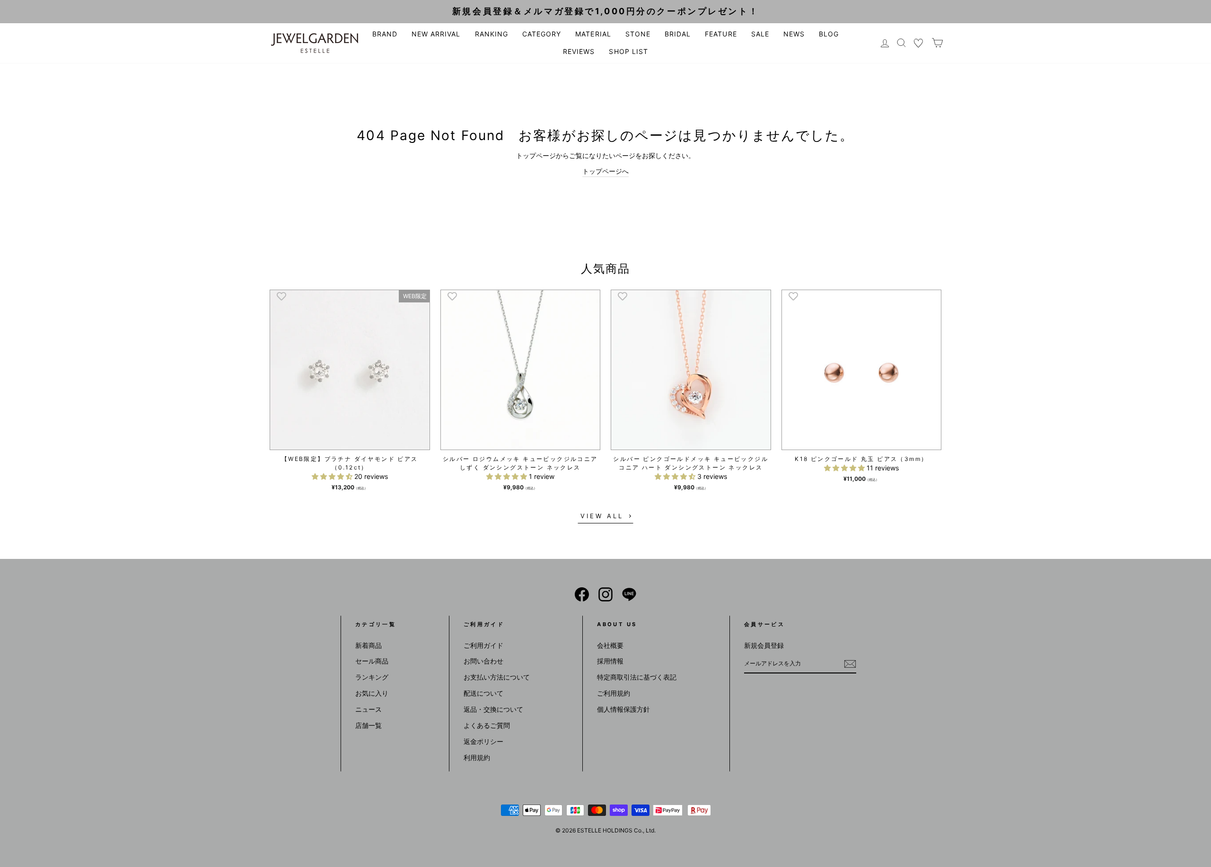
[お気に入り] (919, 43)
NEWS (794, 34)
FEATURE (721, 34)
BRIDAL (678, 34)
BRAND (384, 34)
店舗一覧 (368, 725)
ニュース (368, 709)
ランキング (371, 677)
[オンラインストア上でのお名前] (582, 594)
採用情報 (610, 661)
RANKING (491, 34)
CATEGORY (541, 34)
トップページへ (605, 171)
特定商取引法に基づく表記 (636, 677)
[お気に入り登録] (281, 295)
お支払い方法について (497, 677)
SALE (760, 34)
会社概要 (610, 645)
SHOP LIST (628, 51)
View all (601, 516)
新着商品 (368, 645)
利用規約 (477, 757)
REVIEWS (579, 51)
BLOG (829, 34)
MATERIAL (593, 34)
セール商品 (371, 661)
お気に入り (371, 693)
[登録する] (850, 664)
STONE (637, 34)
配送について (483, 693)
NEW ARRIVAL (436, 34)
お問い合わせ (483, 661)
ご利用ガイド (483, 645)
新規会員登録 (764, 645)
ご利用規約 (613, 693)
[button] (333, 476)
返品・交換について (493, 709)
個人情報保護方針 (623, 709)
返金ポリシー (483, 741)
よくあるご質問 (487, 725)
